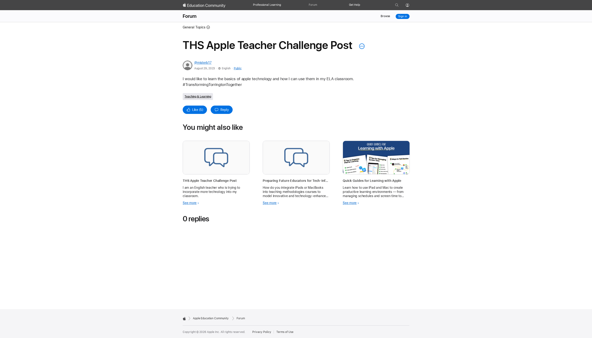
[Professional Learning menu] (283, 5)
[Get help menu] (362, 5)
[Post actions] (361, 46)
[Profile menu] (411, 5)
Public (237, 68)
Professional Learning (267, 4)
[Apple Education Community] (204, 5)
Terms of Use (284, 332)
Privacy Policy (261, 332)
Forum (313, 4)
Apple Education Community (211, 318)
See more (190, 203)
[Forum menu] (319, 5)
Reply (224, 110)
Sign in (402, 16)
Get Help (354, 4)
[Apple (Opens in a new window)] (184, 319)
